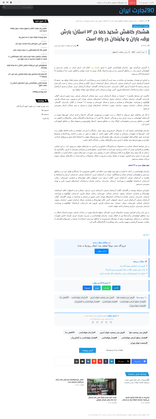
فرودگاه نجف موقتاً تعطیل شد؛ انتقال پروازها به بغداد (101, 245)
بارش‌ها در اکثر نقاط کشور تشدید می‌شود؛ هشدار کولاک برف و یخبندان (135, 398)
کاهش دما (69, 332)
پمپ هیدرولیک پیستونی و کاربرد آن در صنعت (112, 2)
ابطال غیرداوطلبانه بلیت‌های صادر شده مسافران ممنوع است (69, 381)
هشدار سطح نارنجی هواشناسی (133, 337)
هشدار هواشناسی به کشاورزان (83, 337)
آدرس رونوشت (87, 350)
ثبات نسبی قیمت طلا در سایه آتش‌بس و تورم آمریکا (125, 269)
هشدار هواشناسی (109, 337)
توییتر (97, 288)
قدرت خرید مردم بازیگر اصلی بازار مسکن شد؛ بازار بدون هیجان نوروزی (102, 398)
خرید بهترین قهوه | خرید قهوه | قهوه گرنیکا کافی (32, 106)
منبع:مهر (146, 234)
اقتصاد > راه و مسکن (136, 21)
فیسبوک (87, 288)
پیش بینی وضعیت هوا (137, 332)
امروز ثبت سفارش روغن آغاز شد (132, 266)
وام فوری (46, 118)
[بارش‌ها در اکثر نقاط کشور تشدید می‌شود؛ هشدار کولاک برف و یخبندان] (134, 387)
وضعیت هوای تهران (138, 343)
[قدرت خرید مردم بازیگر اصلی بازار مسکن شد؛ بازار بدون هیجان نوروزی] (101, 387)
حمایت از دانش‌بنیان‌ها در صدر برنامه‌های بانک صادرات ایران (122, 273)
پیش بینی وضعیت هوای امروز (111, 332)
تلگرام (116, 288)
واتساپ (106, 288)
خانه (146, 21)
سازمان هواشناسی (86, 332)
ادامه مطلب (101, 251)
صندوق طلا (45, 110)
